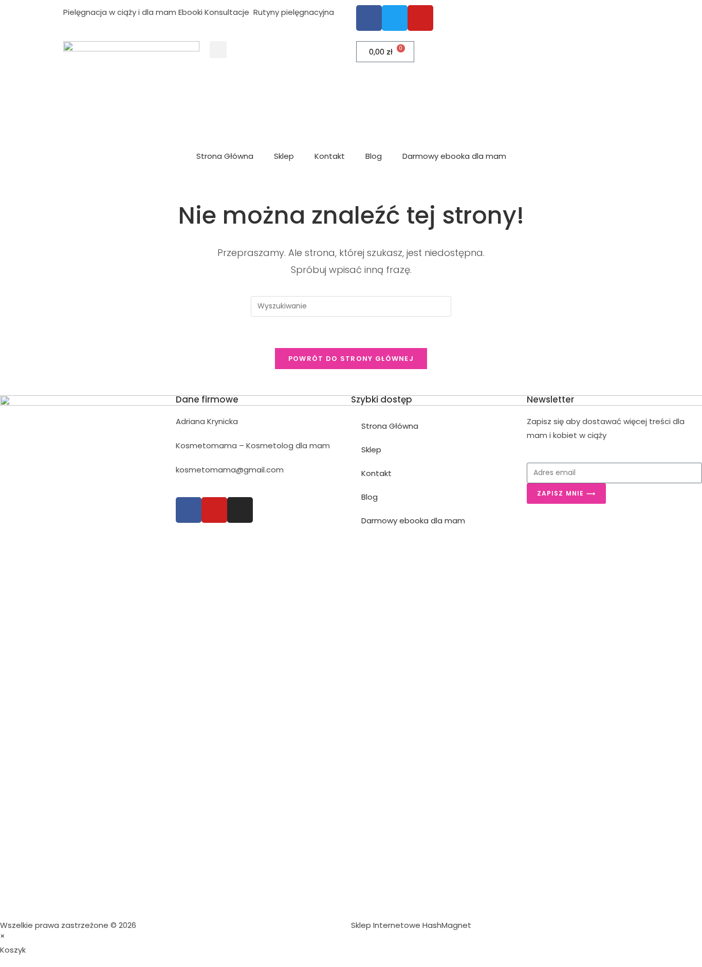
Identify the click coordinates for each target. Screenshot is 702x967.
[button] (218, 49)
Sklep (284, 156)
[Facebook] (188, 510)
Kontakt (330, 156)
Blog (373, 156)
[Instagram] (240, 510)
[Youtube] (214, 510)
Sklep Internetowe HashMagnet (411, 925)
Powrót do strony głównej (351, 358)
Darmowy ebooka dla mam (454, 156)
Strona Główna (224, 156)
